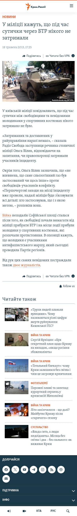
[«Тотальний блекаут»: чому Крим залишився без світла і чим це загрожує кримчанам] (16, 365)
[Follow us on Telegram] (33, 469)
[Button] (31, 56)
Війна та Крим (40, 335)
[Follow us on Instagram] (42, 469)
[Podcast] (61, 469)
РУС (53, 511)
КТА (38, 511)
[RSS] (51, 469)
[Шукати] (68, 511)
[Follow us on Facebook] (6, 469)
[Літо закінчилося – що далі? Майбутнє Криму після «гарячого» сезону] (16, 409)
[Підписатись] (6, 478)
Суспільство (39, 427)
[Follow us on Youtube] (24, 469)
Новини (9, 17)
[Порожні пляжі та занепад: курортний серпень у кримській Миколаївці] (16, 387)
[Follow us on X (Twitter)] (15, 469)
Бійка (6, 215)
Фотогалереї (39, 383)
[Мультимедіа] (24, 511)
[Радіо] (9, 511)
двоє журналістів (26, 265)
